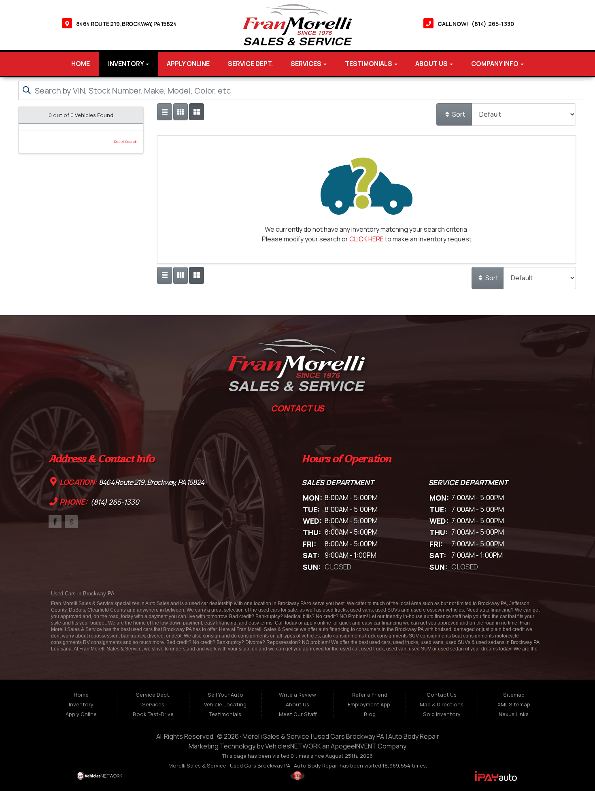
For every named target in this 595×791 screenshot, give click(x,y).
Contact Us (442, 694)
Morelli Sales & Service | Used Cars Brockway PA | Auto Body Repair (340, 736)
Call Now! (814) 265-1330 (476, 24)
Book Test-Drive (153, 714)
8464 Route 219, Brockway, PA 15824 (126, 24)
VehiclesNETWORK (293, 746)
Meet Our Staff (298, 714)
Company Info (495, 63)
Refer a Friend (369, 694)
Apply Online (188, 63)
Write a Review (297, 694)
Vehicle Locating (225, 704)
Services (307, 63)
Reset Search (125, 141)
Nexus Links (514, 714)
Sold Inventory (442, 714)
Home (80, 63)
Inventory (126, 63)
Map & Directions (441, 704)
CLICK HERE (366, 239)
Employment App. (369, 704)
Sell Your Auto (225, 694)
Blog (370, 714)
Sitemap (514, 694)
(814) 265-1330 (114, 502)
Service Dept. (250, 63)
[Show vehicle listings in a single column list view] (164, 111)
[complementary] (570, 766)
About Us (432, 63)
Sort (458, 114)
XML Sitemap (513, 704)
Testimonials (369, 63)
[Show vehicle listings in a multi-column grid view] (196, 111)
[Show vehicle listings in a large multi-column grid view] (180, 111)
